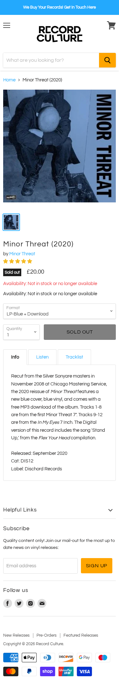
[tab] (15, 357)
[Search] (107, 60)
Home (9, 80)
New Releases (16, 635)
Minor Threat (22, 253)
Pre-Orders (46, 635)
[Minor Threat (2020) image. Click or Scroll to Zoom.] (59, 149)
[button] (18, 261)
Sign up (97, 565)
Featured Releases (80, 635)
